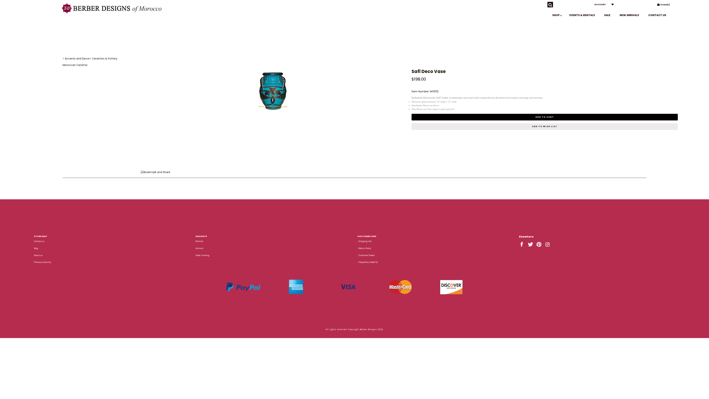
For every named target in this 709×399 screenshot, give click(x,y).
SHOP (556, 15)
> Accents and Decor (76, 58)
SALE (607, 15)
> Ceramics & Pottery (103, 58)
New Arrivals (629, 15)
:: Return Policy (364, 248)
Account (600, 4)
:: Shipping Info (364, 241)
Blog (36, 248)
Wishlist (199, 241)
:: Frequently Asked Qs (367, 262)
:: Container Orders (366, 255)
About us (38, 255)
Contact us (657, 15)
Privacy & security (42, 262)
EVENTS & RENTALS (582, 15)
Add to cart (544, 116)
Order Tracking (202, 255)
